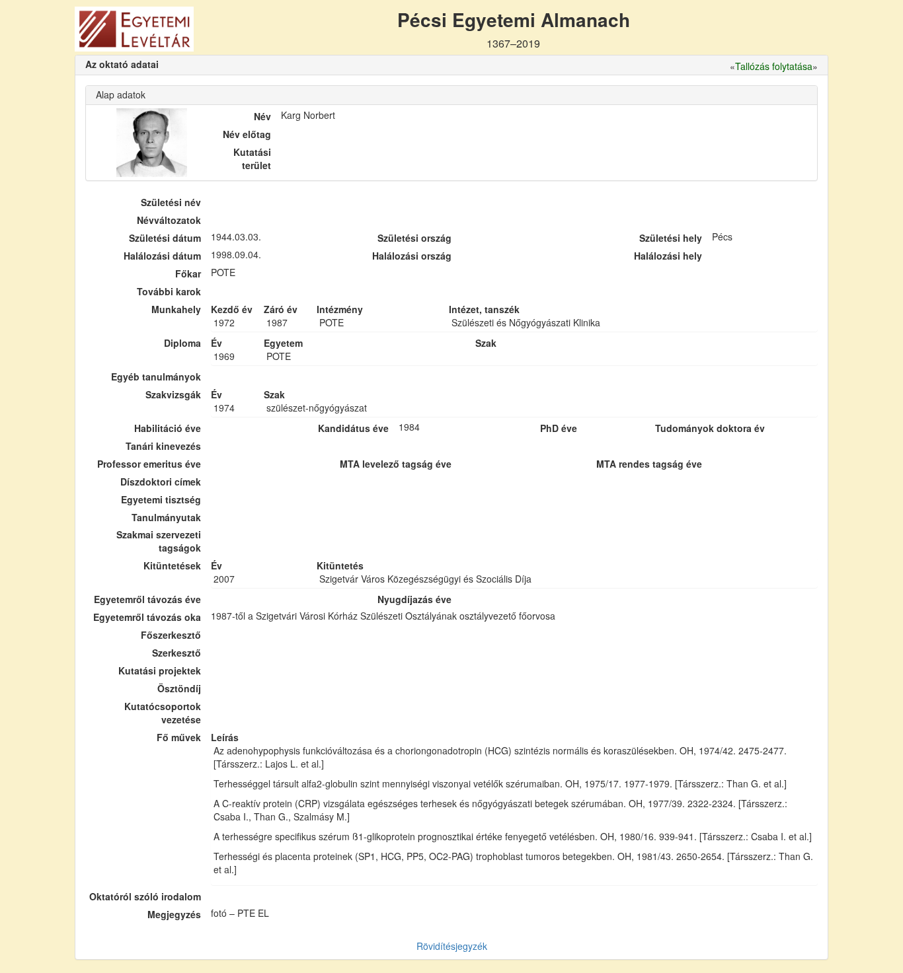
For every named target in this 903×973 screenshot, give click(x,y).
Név (262, 116)
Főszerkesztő (171, 634)
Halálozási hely (668, 255)
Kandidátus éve (353, 428)
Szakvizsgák (173, 394)
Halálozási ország (411, 255)
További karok (169, 291)
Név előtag (247, 134)
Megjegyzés (174, 914)
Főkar (188, 273)
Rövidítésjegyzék (451, 946)
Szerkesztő (176, 652)
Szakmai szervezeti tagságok (158, 541)
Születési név (171, 202)
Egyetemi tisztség (161, 499)
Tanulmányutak (166, 517)
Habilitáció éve (167, 428)
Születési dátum (165, 237)
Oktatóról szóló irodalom (145, 896)
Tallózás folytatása (773, 66)
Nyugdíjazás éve (414, 599)
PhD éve (558, 428)
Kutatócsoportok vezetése (162, 713)
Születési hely (670, 237)
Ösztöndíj (179, 688)
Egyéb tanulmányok (156, 376)
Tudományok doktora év (710, 428)
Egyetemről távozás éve (147, 599)
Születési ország (414, 237)
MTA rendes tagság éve (649, 463)
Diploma (182, 342)
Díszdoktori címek (160, 481)
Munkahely (176, 309)
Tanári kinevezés (163, 445)
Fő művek (179, 737)
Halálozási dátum (162, 255)
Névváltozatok (169, 220)
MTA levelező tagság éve (395, 463)
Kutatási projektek (159, 670)
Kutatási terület (252, 158)
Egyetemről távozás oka (147, 617)
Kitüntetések (172, 565)
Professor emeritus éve (149, 463)
